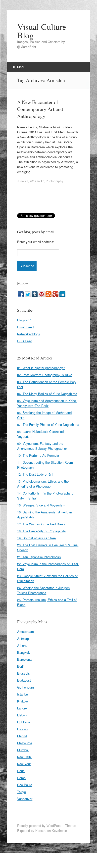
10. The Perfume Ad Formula (38, 455)
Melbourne (24, 743)
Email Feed (25, 327)
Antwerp (23, 638)
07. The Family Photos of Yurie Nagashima (48, 424)
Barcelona (24, 659)
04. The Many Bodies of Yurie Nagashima (47, 393)
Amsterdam (25, 631)
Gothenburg (25, 687)
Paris (21, 770)
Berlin (21, 666)
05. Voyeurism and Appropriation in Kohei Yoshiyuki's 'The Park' (47, 403)
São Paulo (24, 784)
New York (24, 763)
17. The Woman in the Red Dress (41, 524)
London (22, 729)
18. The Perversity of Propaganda (41, 531)
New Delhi (24, 756)
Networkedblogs (28, 334)
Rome (21, 777)
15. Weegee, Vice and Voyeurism (41, 505)
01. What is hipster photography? (41, 367)
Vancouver (24, 798)
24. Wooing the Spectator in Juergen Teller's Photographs (43, 590)
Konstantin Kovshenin (51, 830)
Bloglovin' (24, 320)
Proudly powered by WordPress (39, 825)
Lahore (22, 708)
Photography (54, 181)
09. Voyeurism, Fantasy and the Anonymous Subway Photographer (42, 446)
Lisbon (22, 715)
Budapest (24, 680)
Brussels (23, 673)
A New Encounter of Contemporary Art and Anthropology (40, 109)
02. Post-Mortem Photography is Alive (44, 374)
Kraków (22, 701)
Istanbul (23, 694)
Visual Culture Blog (41, 30)
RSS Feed (24, 341)
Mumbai (23, 750)
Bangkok (23, 652)
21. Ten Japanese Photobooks (39, 556)
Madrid (22, 736)
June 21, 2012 (27, 181)
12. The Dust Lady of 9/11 (36, 474)
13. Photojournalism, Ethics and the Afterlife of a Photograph (43, 484)
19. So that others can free (36, 538)
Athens (22, 645)
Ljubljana (23, 722)
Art (42, 181)
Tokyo (21, 791)
